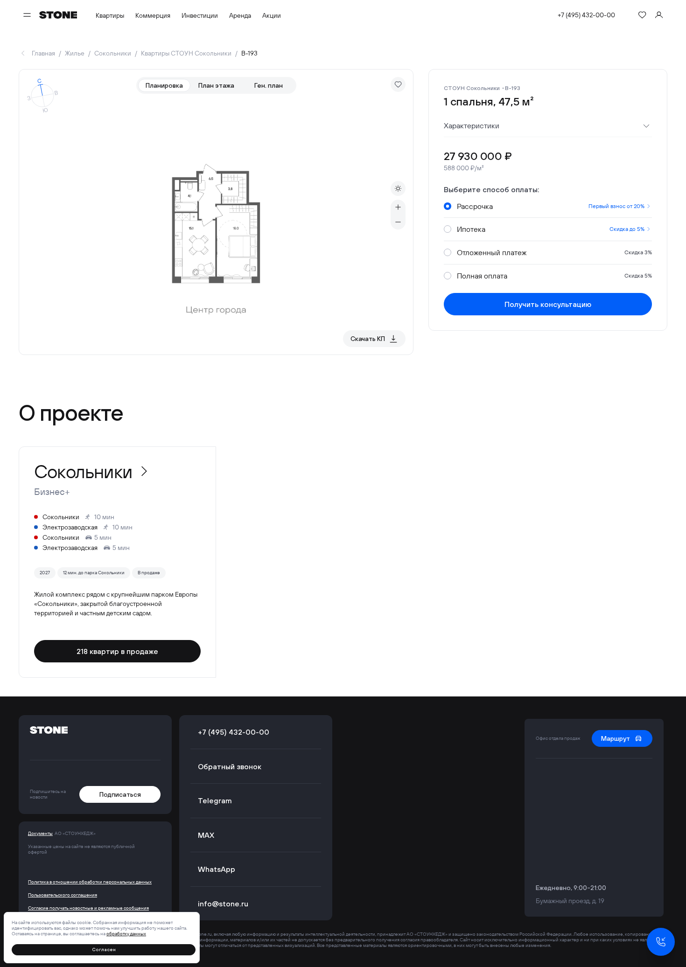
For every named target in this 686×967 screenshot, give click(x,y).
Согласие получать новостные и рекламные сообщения (88, 908)
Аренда (240, 15)
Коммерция (152, 15)
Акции (271, 15)
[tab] (164, 85)
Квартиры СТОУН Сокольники (186, 53)
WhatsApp (216, 869)
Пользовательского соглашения (62, 895)
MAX (206, 835)
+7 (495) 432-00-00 (586, 15)
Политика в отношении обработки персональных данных (90, 882)
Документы (40, 833)
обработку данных (126, 934)
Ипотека (550, 229)
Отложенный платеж (554, 252)
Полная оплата (554, 275)
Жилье (74, 53)
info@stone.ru (223, 903)
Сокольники (112, 53)
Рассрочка (550, 206)
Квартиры (110, 15)
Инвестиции (200, 15)
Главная (43, 53)
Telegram (215, 800)
